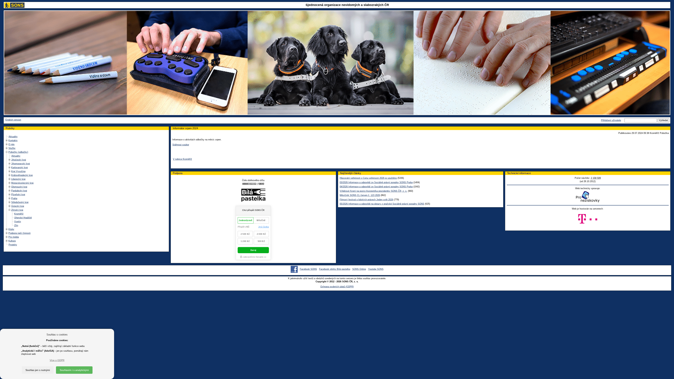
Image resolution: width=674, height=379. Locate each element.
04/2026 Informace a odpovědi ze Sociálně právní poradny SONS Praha (376, 186)
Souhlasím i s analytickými (74, 370)
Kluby (11, 229)
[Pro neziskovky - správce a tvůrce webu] (587, 196)
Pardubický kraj (19, 190)
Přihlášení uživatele (611, 120)
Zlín (16, 225)
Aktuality (13, 136)
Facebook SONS (308, 269)
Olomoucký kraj (19, 186)
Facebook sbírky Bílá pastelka (334, 269)
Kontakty (13, 140)
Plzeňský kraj (18, 194)
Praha (14, 198)
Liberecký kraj (18, 179)
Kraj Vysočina (18, 171)
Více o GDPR (57, 360)
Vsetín (17, 221)
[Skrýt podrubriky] (6, 152)
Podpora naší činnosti (19, 233)
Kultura (12, 241)
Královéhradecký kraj (22, 175)
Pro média (13, 237)
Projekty (13, 244)
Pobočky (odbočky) (18, 152)
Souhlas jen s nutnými (37, 370)
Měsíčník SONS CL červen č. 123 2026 (360, 195)
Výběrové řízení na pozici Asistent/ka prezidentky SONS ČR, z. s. (373, 191)
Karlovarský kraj (19, 167)
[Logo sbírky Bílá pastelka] (253, 195)
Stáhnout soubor (180, 144)
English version (13, 119)
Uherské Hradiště (23, 217)
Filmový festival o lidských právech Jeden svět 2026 (366, 199)
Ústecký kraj (17, 206)
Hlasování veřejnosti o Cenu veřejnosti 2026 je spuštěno (368, 178)
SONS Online (359, 269)
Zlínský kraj (17, 210)
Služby (11, 148)
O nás (11, 144)
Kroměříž (19, 213)
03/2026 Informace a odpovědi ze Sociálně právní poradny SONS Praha (376, 182)
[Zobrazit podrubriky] (6, 140)
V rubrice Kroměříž (182, 159)
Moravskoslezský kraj (22, 183)
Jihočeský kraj (18, 159)
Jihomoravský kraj (20, 163)
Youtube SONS (376, 269)
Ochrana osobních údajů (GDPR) (337, 286)
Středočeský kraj (19, 202)
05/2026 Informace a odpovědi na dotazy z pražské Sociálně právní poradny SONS (382, 203)
